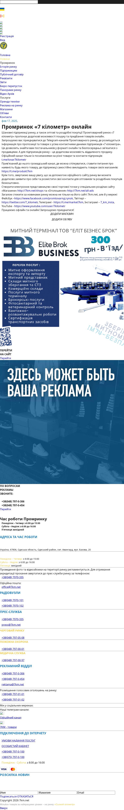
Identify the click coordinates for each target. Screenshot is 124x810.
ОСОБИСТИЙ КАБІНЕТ (15, 746)
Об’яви (4, 113)
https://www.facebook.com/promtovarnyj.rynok (43, 198)
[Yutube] (62, 30)
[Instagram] (62, 25)
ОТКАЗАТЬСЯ (25, 796)
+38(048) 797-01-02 (13, 699)
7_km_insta (107, 202)
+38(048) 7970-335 (13, 577)
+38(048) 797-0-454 (13, 679)
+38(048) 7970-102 (13, 605)
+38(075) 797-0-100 (13, 757)
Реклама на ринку (11, 105)
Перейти (5, 358)
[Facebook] (62, 22)
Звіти (3, 82)
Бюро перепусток (11, 86)
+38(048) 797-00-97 (13, 660)
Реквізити (6, 78)
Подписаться (8, 796)
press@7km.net (11, 625)
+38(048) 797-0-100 (13, 751)
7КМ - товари (8, 727)
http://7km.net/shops (30, 190)
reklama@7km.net (13, 684)
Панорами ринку (10, 90)
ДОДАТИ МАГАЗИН (62, 214)
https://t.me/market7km (68, 202)
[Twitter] (62, 27)
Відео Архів (7, 94)
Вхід (2, 40)
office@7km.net (11, 587)
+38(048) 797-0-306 (13, 673)
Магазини (6, 109)
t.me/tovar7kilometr (14, 159)
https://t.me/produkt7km (17, 171)
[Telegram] (62, 33)
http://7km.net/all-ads (80, 190)
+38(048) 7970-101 (13, 600)
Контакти (6, 117)
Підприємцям (8, 70)
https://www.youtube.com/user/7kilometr (39, 206)
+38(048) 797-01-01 (13, 694)
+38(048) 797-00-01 (13, 649)
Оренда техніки (10, 101)
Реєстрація (7, 36)
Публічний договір (12, 74)
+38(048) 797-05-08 (13, 637)
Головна (5, 55)
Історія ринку (8, 66)
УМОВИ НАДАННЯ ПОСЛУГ (18, 740)
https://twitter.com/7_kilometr (20, 202)
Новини (5, 59)
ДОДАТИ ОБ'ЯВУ (62, 219)
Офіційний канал (10, 717)
